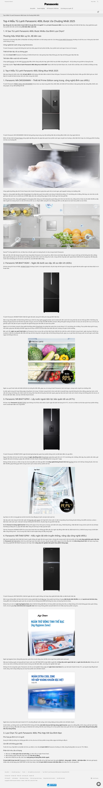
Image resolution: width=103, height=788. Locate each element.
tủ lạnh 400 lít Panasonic (66, 39)
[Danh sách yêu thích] (98, 12)
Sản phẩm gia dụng (16, 772)
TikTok (18, 775)
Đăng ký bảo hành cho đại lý (49, 778)
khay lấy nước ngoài (34, 520)
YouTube (13, 775)
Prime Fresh (27, 194)
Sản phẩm (7, 772)
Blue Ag (44, 599)
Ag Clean (71, 462)
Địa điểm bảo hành (61, 778)
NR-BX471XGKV (25, 266)
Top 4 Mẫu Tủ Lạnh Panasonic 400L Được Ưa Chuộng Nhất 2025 (56, 772)
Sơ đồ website (15, 778)
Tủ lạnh (23, 772)
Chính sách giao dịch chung (35, 778)
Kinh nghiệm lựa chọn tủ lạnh (34, 772)
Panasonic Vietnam (9, 1)
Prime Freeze (19, 138)
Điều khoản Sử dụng (24, 778)
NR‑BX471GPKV (22, 402)
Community (24, 775)
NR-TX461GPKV (16, 541)
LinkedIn (30, 775)
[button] (99, 784)
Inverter (12, 61)
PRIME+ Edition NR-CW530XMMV (23, 84)
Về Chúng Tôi (7, 778)
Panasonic (23, 760)
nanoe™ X (24, 199)
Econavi (24, 61)
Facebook (7, 775)
